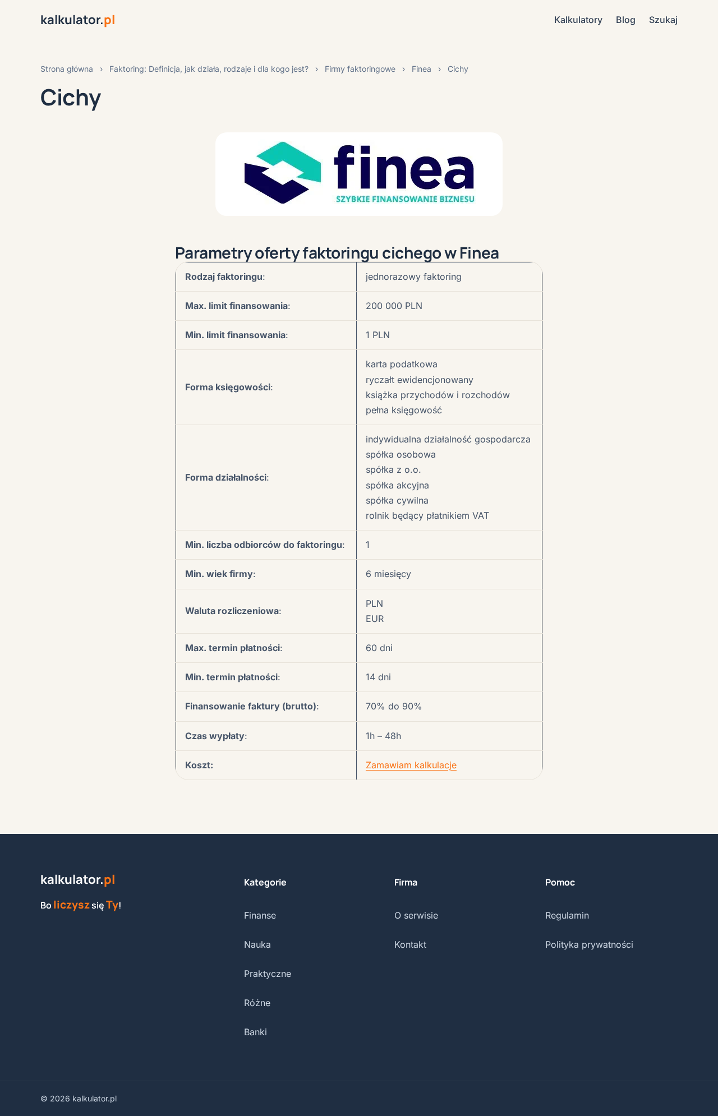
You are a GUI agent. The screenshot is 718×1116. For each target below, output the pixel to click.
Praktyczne (267, 973)
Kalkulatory (578, 19)
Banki (255, 1031)
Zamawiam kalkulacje (411, 765)
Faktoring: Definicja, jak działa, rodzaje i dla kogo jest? (209, 68)
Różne (257, 1002)
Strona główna (66, 68)
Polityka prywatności (589, 944)
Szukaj (663, 19)
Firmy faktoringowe (360, 68)
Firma (405, 882)
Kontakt (410, 944)
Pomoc (560, 882)
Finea (421, 68)
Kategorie (265, 882)
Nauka (257, 944)
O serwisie (416, 915)
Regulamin (567, 915)
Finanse (260, 915)
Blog (626, 19)
